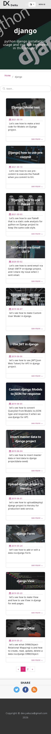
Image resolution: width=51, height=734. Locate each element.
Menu (41, 4)
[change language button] (32, 4)
